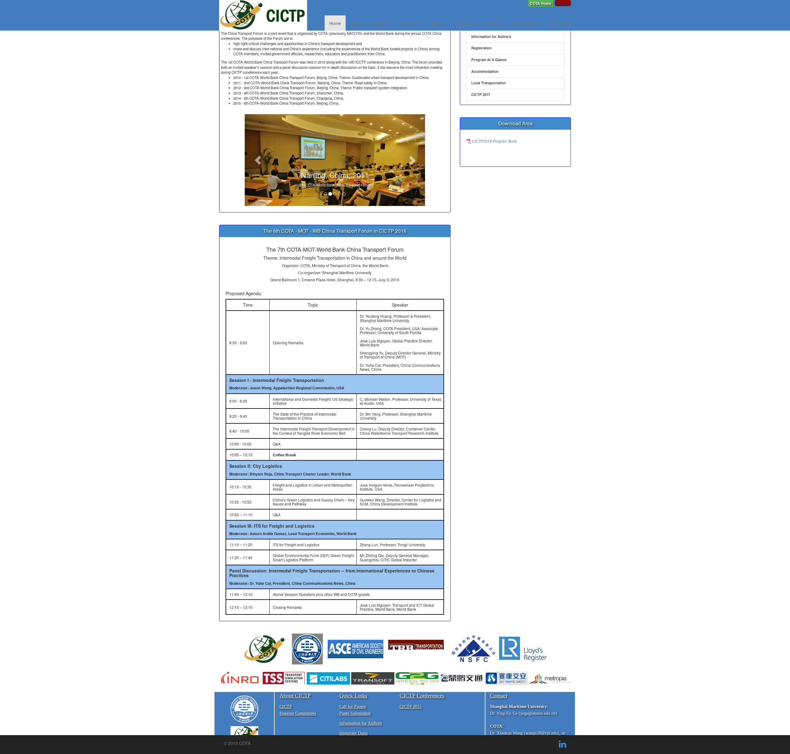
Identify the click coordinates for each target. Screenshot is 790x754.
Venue (493, 23)
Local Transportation (488, 83)
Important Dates (353, 733)
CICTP (286, 706)
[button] (540, 3)
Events (437, 23)
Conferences (524, 23)
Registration (481, 48)
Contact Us (560, 23)
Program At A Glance (488, 59)
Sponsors (465, 23)
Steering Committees (298, 713)
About (356, 23)
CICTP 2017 (480, 94)
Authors (381, 23)
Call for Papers (352, 706)
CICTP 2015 (411, 706)
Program (409, 23)
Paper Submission (355, 713)
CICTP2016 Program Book (494, 141)
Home (335, 23)
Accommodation (484, 71)
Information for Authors (491, 36)
